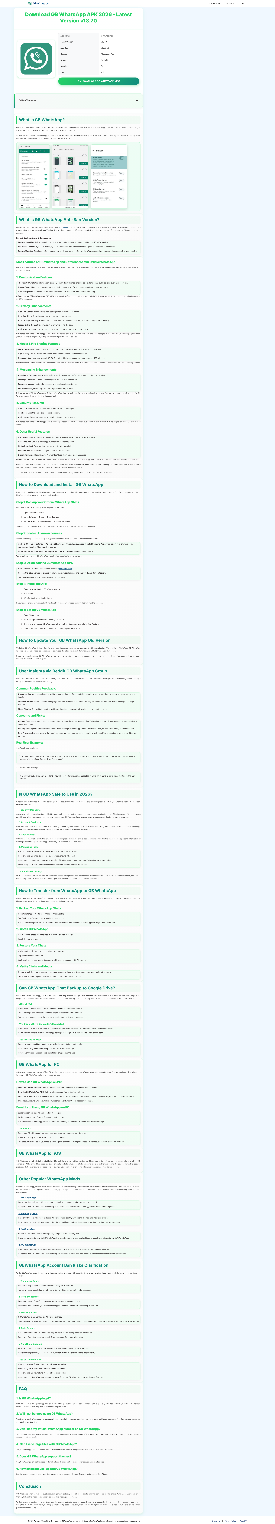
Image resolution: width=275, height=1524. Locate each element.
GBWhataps (41, 3)
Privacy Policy (230, 1521)
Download (230, 3)
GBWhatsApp (214, 3)
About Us (244, 1521)
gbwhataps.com (64, 569)
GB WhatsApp (64, 227)
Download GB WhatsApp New (101, 81)
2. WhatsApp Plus (27, 1213)
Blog (242, 3)
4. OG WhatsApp (27, 1244)
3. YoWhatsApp (26, 1229)
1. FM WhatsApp (27, 1197)
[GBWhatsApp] (30, 3)
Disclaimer (216, 1521)
